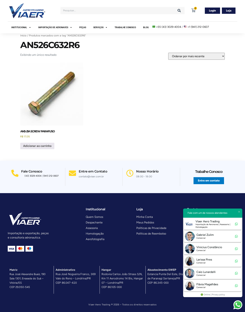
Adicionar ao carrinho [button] (37, 146)
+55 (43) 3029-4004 (168, 27)
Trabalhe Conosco (125, 27)
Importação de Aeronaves (53, 27)
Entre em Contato (93, 171)
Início (23, 35)
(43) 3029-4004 (33, 175)
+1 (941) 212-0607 (198, 27)
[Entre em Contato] (72, 173)
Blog (146, 27)
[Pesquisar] (179, 10)
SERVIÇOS (98, 27)
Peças (82, 27)
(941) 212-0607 (51, 175)
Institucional (19, 27)
